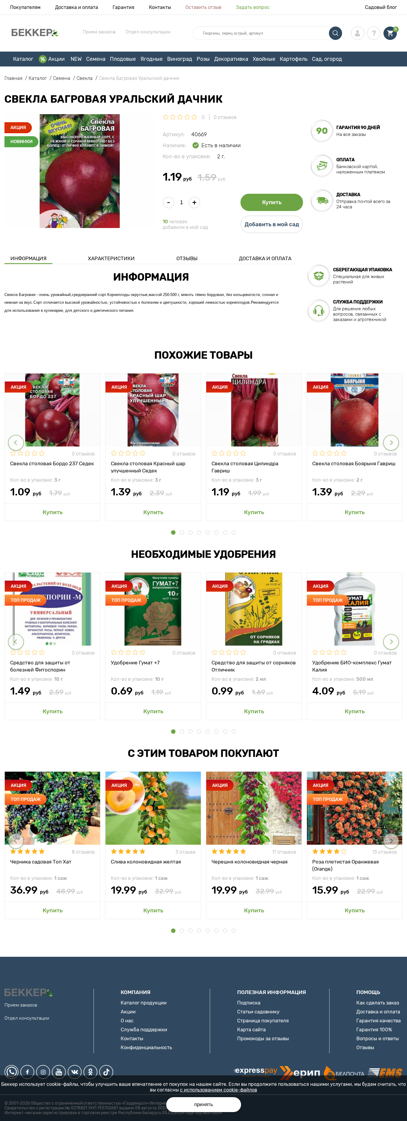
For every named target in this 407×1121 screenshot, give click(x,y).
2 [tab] (182, 532)
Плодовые (123, 59)
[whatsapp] (11, 1072)
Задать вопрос (253, 7)
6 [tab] (216, 532)
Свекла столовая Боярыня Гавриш (353, 463)
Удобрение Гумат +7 (135, 663)
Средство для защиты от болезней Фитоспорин (40, 666)
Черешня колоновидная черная (250, 862)
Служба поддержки (144, 1029)
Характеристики (111, 258)
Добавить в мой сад (272, 224)
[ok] (90, 1072)
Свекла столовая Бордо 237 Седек (52, 463)
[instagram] (43, 1072)
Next (391, 443)
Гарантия (123, 7)
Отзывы (187, 258)
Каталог (23, 59)
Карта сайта (251, 1029)
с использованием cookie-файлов (218, 1090)
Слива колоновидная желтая (146, 862)
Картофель (293, 59)
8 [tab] (234, 532)
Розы (203, 59)
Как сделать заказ (377, 1003)
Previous (16, 443)
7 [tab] (225, 532)
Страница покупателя (263, 1021)
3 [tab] (190, 532)
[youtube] (59, 1072)
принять (203, 1104)
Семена (95, 59)
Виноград (179, 59)
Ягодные (151, 59)
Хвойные (264, 59)
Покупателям (25, 7)
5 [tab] (208, 532)
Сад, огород (327, 59)
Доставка (348, 194)
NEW (76, 59)
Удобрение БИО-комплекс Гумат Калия (352, 666)
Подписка (248, 1003)
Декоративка (231, 59)
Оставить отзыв (203, 7)
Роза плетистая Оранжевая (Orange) (345, 865)
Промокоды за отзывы (263, 1038)
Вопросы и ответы (377, 1038)
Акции (56, 59)
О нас (127, 1021)
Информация (28, 258)
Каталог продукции (144, 1003)
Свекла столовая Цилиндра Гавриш (245, 467)
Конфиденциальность (146, 1047)
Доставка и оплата (76, 7)
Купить (272, 202)
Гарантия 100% (374, 1029)
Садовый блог (381, 7)
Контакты (160, 7)
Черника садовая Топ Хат (41, 862)
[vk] (75, 1072)
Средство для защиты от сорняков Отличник (254, 666)
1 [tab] (173, 532)
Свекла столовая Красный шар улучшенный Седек (148, 467)
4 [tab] (199, 532)
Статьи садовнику (258, 1012)
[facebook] (27, 1072)
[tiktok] (106, 1072)
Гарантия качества (378, 1021)
